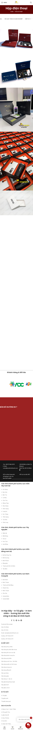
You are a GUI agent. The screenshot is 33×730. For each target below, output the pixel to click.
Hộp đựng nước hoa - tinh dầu (9, 661)
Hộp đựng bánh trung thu (8, 655)
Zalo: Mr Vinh (4, 630)
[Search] (31, 2)
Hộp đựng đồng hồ (6, 670)
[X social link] (14, 620)
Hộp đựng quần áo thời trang (9, 664)
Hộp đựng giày (5, 676)
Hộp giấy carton (5, 687)
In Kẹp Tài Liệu (5, 718)
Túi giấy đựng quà (6, 701)
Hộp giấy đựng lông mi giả (8, 682)
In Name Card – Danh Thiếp (8, 709)
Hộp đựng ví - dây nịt (6, 679)
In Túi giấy (4, 695)
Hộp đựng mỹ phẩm (6, 658)
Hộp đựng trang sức (6, 667)
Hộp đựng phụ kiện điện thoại (9, 649)
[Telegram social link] (21, 620)
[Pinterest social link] (16, 620)
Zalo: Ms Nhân (5, 627)
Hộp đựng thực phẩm (7, 646)
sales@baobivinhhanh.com (11, 633)
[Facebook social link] (12, 620)
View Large (31, 22)
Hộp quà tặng (4, 673)
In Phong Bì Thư (5, 712)
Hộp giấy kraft (5, 684)
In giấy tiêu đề (5, 715)
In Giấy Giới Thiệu (6, 723)
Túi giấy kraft (4, 698)
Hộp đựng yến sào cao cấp (8, 652)
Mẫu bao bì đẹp (19, 11)
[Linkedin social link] (19, 620)
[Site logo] (16, 2)
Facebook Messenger (7, 624)
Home (11, 11)
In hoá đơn (4, 721)
